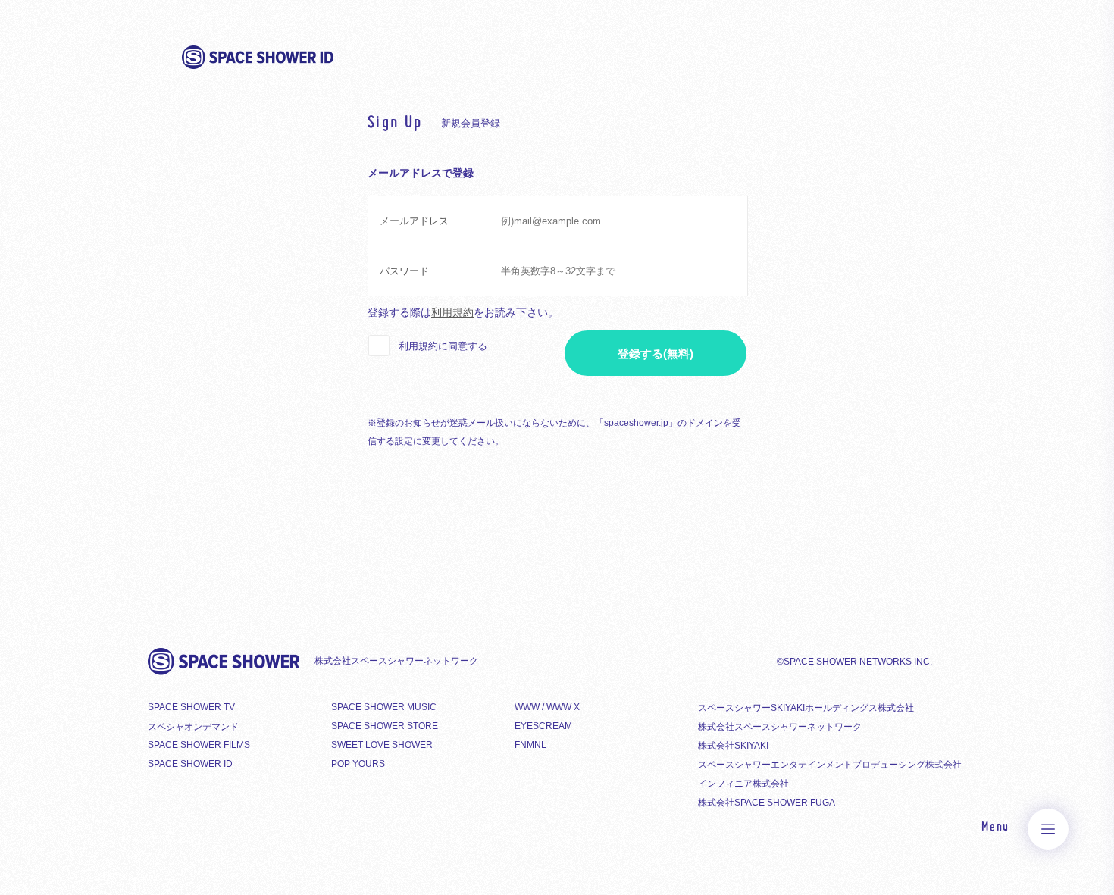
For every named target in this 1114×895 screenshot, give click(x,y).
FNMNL (530, 745)
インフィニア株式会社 (743, 783)
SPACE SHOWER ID (190, 764)
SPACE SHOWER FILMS (199, 745)
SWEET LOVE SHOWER (382, 745)
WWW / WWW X (547, 707)
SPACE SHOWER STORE (384, 726)
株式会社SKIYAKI (733, 745)
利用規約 (452, 312)
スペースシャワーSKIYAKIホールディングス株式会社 (806, 708)
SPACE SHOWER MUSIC (384, 707)
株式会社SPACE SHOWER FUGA (766, 802)
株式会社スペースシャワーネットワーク (780, 726)
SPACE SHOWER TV (191, 707)
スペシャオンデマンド (193, 726)
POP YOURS (358, 764)
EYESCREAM (543, 726)
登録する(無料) (655, 353)
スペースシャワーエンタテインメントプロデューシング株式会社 (830, 764)
